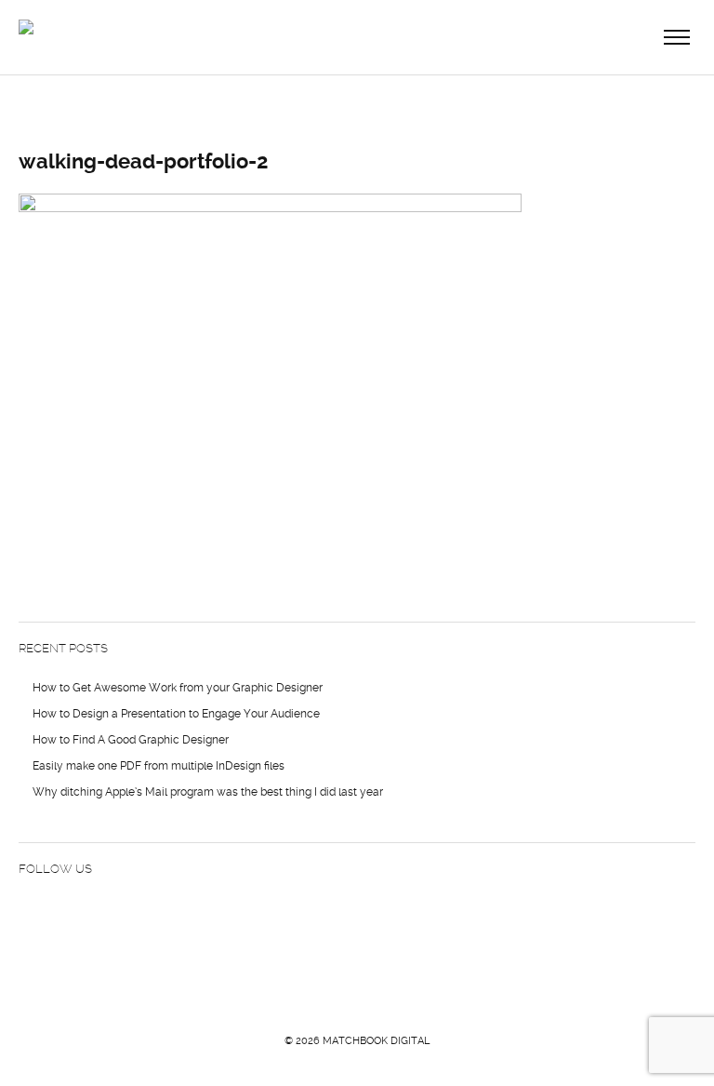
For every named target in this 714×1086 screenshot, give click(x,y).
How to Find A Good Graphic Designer (131, 739)
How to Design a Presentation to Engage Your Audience (176, 713)
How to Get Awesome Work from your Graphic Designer (178, 687)
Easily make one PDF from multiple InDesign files (158, 765)
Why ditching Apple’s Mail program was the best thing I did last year (208, 791)
